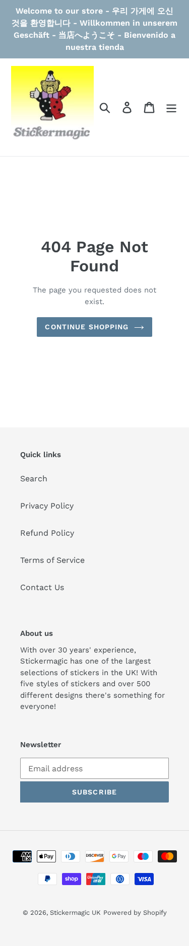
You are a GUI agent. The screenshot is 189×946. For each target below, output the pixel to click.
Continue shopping (87, 327)
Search (33, 478)
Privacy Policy (47, 506)
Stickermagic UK (75, 912)
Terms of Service (52, 560)
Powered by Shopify (135, 912)
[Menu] (171, 107)
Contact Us (42, 587)
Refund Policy (47, 533)
